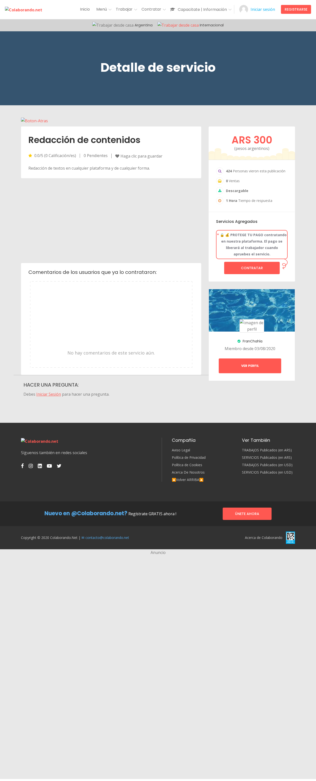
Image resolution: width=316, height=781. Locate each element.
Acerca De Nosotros (188, 472)
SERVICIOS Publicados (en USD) (267, 472)
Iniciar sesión (263, 9)
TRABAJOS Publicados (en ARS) (267, 450)
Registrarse (296, 9)
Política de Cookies (187, 465)
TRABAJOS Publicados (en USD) (267, 465)
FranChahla (252, 341)
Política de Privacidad (189, 458)
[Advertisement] (111, 220)
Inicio (85, 9)
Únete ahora (247, 513)
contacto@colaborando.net (107, 537)
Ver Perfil (250, 365)
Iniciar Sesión (48, 394)
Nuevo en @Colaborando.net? (85, 513)
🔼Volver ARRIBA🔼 (187, 480)
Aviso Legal (181, 450)
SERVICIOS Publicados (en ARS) (267, 458)
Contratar (252, 268)
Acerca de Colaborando (263, 538)
